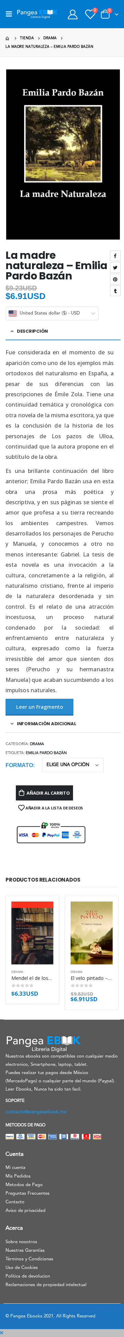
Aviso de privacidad (25, 1210)
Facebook (115, 255)
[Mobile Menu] (11, 14)
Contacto (15, 1202)
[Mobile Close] (1, 1333)
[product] (32, 933)
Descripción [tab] (32, 331)
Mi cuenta (15, 1167)
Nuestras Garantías (25, 1250)
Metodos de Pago (24, 1185)
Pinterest (115, 279)
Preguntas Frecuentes (28, 1193)
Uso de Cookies (22, 1268)
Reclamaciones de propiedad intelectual (46, 1285)
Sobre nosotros (21, 1242)
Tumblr (115, 290)
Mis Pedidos (18, 1176)
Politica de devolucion (28, 1276)
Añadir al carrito (48, 793)
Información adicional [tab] (46, 723)
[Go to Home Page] (8, 38)
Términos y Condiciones (29, 1259)
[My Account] (72, 14)
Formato (19, 765)
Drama (37, 744)
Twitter (115, 267)
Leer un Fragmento (39, 706)
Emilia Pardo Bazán (46, 753)
